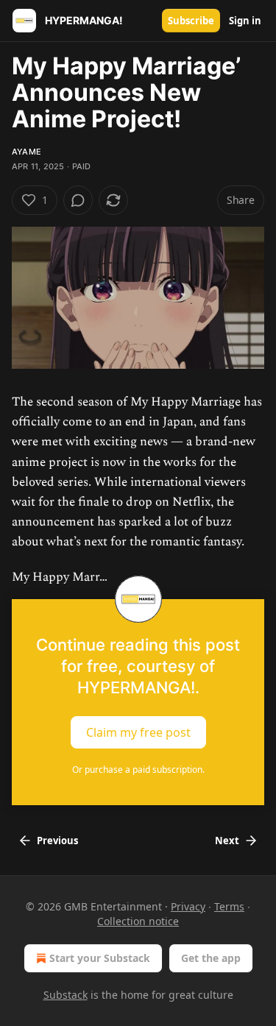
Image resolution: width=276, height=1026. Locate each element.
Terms (229, 906)
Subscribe (191, 20)
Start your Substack (99, 958)
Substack (65, 995)
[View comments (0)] (78, 200)
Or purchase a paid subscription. (138, 769)
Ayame (26, 151)
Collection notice (138, 921)
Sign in (245, 20)
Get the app (211, 958)
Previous (57, 840)
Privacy (188, 906)
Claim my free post (138, 731)
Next (227, 840)
